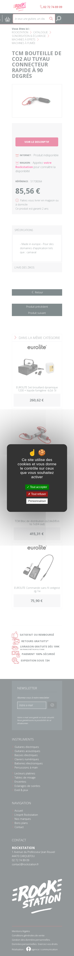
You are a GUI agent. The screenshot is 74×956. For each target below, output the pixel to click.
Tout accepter (38, 487)
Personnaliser (37, 501)
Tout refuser (38, 494)
